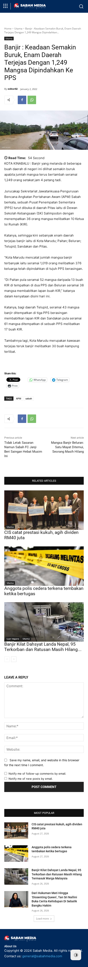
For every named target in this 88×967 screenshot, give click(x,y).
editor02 (13, 88)
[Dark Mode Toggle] (76, 955)
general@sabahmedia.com (42, 956)
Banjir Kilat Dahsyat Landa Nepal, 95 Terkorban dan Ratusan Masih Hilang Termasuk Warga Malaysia (57, 874)
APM (18, 398)
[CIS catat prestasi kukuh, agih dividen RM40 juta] (44, 510)
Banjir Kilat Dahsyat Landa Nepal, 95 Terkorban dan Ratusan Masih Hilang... (43, 647)
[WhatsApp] (32, 100)
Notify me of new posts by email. (31, 778)
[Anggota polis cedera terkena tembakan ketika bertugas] (44, 566)
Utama (18, 28)
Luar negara (13, 638)
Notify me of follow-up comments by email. (37, 773)
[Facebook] (22, 100)
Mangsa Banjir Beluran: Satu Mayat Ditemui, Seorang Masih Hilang (67, 447)
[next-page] (13, 659)
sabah (28, 398)
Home (8, 28)
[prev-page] (7, 659)
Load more (42, 918)
